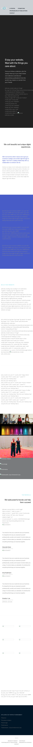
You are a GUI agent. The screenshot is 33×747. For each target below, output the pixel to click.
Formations (21, 8)
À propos (12, 8)
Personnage (4, 723)
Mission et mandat (13, 740)
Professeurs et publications (18, 10)
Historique (22, 740)
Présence (3, 718)
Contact (12, 13)
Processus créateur (6, 720)
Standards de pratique (25, 742)
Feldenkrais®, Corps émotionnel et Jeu (11, 727)
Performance (4, 725)
